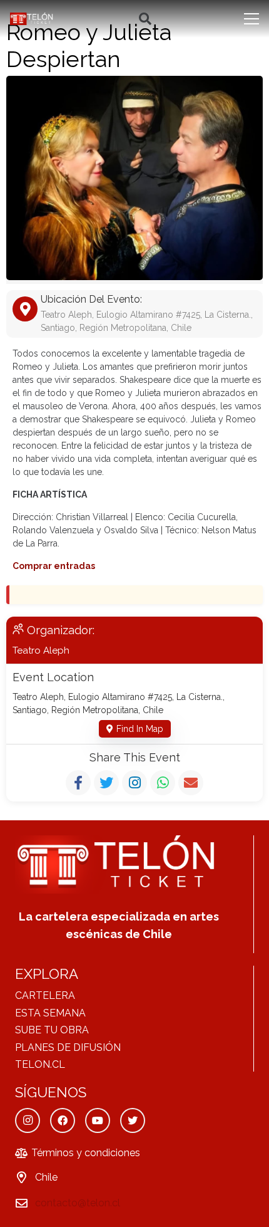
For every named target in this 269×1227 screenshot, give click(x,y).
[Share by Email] (190, 782)
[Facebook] (62, 1120)
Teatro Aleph (41, 650)
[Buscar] (145, 19)
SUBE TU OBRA (52, 1030)
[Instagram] (27, 1120)
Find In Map (139, 729)
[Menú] (251, 18)
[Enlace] (32, 19)
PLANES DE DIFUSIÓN (68, 1047)
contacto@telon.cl (77, 1203)
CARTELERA (45, 995)
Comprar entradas (54, 566)
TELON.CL (40, 1064)
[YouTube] (97, 1120)
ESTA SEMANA (50, 1013)
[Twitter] (132, 1120)
